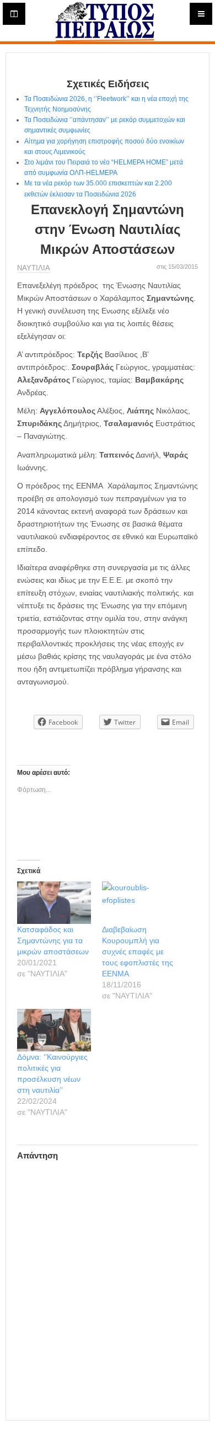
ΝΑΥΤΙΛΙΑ (33, 268)
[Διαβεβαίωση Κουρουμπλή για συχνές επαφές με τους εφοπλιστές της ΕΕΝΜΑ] (139, 902)
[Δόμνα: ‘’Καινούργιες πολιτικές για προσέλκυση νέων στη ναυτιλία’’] (54, 1030)
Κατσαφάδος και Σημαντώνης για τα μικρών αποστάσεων (53, 940)
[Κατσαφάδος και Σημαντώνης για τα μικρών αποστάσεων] (54, 902)
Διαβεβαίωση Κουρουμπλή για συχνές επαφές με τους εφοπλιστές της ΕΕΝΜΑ (137, 951)
